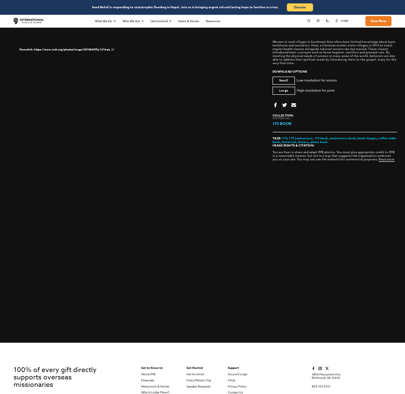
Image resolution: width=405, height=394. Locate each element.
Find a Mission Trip (198, 380)
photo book (319, 142)
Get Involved (159, 21)
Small (283, 80)
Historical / (283, 118)
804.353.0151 (321, 386)
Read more (386, 159)
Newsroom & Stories (155, 386)
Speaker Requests (198, 386)
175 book (321, 138)
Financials (147, 380)
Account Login (237, 374)
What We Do (103, 21)
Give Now (378, 21)
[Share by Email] (294, 105)
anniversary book (343, 138)
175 (285, 138)
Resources (213, 21)
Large (283, 90)
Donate (300, 7)
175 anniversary (301, 138)
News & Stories (188, 21)
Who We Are (131, 21)
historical (289, 142)
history (303, 142)
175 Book (282, 123)
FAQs (231, 380)
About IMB (148, 374)
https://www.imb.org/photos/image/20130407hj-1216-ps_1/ (74, 49)
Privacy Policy (237, 386)
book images (367, 138)
